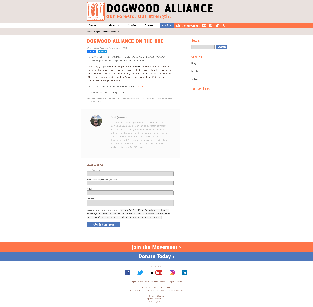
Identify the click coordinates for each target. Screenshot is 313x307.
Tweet (103, 52)
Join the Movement (188, 25)
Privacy (152, 296)
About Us (114, 25)
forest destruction (134, 98)
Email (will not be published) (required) (102, 180)
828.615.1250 (155, 290)
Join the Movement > (156, 247)
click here (139, 86)
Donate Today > (156, 256)
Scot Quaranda (119, 117)
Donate (149, 25)
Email (204, 25)
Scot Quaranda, (102, 48)
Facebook (210, 25)
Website (90, 189)
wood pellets (96, 101)
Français (157, 299)
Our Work (94, 25)
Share (92, 52)
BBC (105, 98)
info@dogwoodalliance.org (172, 290)
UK (163, 98)
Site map (160, 296)
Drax (118, 98)
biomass (111, 98)
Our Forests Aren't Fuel (151, 98)
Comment (90, 199)
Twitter (217, 25)
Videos (195, 79)
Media (194, 71)
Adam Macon (96, 98)
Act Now (167, 25)
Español (149, 299)
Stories (132, 25)
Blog (193, 63)
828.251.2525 (139, 290)
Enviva (123, 98)
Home (89, 32)
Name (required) (93, 170)
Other (164, 299)
